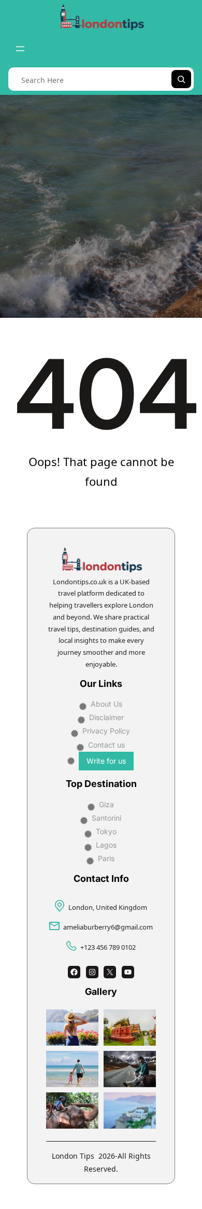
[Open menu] (20, 49)
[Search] (181, 79)
